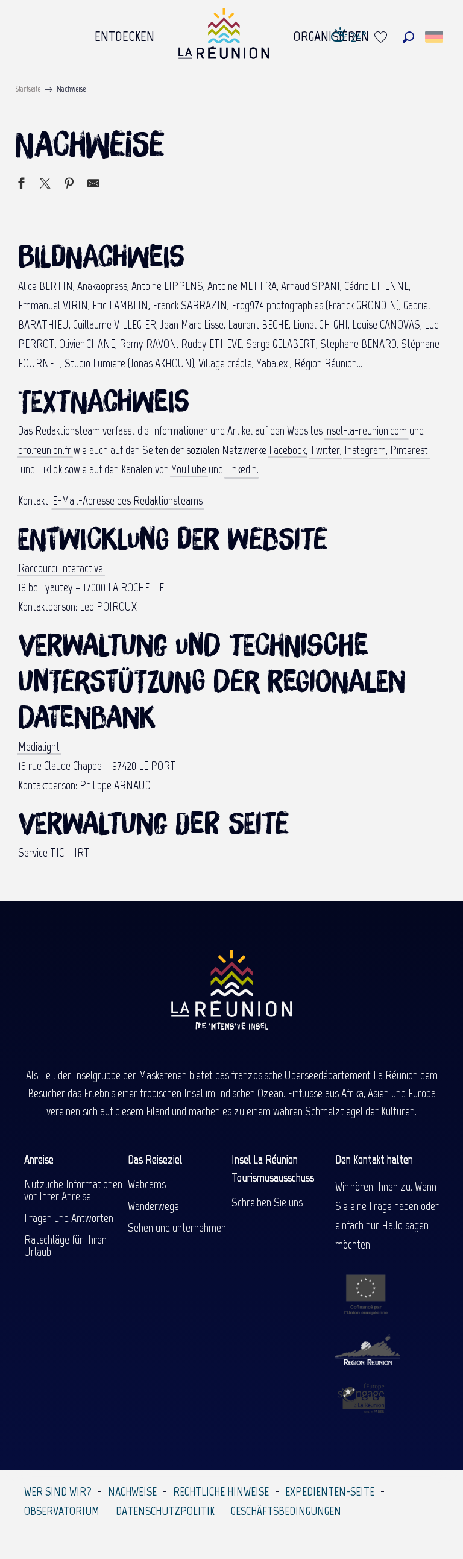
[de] (435, 37)
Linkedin (241, 469)
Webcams (147, 1184)
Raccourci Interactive (60, 568)
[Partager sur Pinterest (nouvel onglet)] (69, 185)
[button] (408, 37)
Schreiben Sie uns (267, 1202)
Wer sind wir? (58, 1491)
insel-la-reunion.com (366, 430)
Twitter (325, 450)
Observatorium (61, 1511)
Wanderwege (153, 1206)
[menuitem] (124, 33)
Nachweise (132, 1491)
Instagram (365, 450)
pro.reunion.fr (44, 450)
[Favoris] (382, 37)
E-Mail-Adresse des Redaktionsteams (127, 500)
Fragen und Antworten (68, 1218)
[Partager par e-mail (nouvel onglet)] (93, 185)
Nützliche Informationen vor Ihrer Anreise (73, 1190)
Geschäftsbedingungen (286, 1511)
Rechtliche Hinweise (221, 1491)
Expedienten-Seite (329, 1491)
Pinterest (409, 450)
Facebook (287, 450)
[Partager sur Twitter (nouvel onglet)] (45, 185)
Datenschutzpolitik (165, 1511)
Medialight (39, 746)
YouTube (188, 469)
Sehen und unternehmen (177, 1227)
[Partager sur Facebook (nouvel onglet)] (21, 185)
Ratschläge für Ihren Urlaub (65, 1245)
